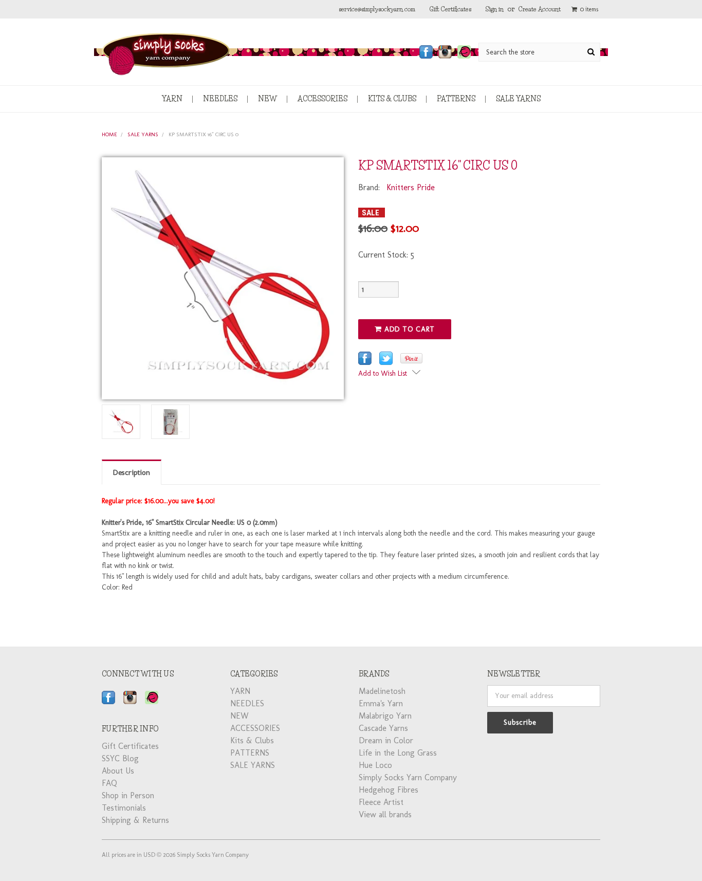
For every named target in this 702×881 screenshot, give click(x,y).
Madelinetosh (382, 691)
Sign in (495, 9)
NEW (267, 98)
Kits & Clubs (392, 98)
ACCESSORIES (322, 98)
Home (109, 134)
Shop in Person (128, 795)
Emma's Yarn (381, 703)
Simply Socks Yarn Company (408, 777)
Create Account (540, 9)
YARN (172, 98)
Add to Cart (408, 329)
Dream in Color (386, 740)
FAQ (109, 783)
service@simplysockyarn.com (377, 9)
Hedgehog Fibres (388, 790)
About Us (118, 771)
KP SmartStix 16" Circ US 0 (203, 134)
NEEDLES (220, 98)
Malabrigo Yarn (385, 716)
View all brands (385, 814)
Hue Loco (375, 765)
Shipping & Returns (135, 820)
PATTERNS (456, 98)
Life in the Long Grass (398, 753)
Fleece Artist (381, 802)
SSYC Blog (120, 758)
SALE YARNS (518, 98)
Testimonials (124, 808)
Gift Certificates (450, 9)
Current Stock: (386, 255)
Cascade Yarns (383, 728)
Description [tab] (131, 472)
